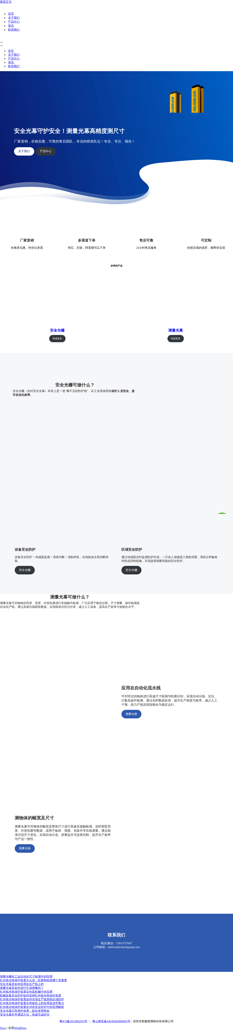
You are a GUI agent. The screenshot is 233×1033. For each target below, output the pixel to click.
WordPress (20, 1028)
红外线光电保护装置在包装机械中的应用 (26, 991)
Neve (3, 1028)
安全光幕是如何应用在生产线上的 (22, 984)
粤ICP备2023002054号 (73, 1021)
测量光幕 (175, 330)
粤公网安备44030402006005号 (111, 1021)
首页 (11, 13)
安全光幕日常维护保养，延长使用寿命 (25, 1010)
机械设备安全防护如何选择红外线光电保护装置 (30, 995)
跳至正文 (6, 1)
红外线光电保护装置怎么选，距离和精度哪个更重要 (33, 980)
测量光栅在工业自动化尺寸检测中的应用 (26, 976)
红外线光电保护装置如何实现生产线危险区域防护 (32, 999)
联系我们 (14, 29)
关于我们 (14, 17)
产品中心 (14, 21)
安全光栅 (57, 330)
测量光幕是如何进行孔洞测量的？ (22, 987)
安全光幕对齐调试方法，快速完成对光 (25, 1014)
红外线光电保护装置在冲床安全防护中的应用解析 (32, 1006)
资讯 (11, 25)
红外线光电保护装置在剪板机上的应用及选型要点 (32, 1003)
